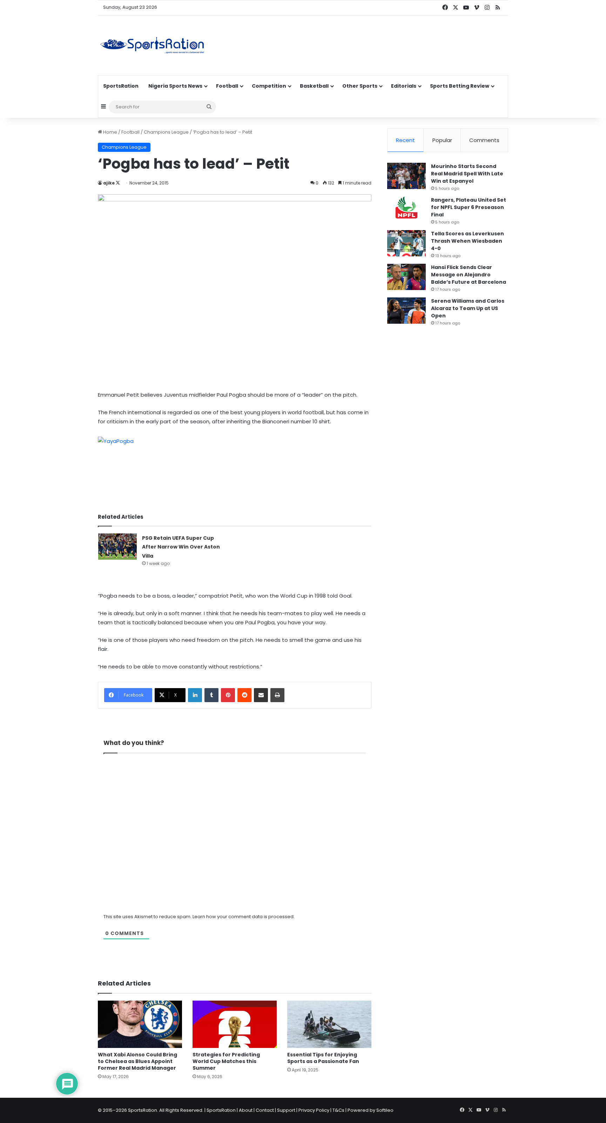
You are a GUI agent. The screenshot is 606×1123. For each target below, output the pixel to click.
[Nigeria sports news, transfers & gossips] (152, 45)
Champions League (166, 132)
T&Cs (338, 1110)
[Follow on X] (118, 183)
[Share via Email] (261, 695)
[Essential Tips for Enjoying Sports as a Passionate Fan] (329, 1024)
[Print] (277, 695)
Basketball (314, 85)
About (245, 1110)
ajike (109, 183)
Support (286, 1110)
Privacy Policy (313, 1110)
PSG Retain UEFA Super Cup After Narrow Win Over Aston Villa (181, 546)
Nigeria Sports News (175, 85)
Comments (484, 140)
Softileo (384, 1110)
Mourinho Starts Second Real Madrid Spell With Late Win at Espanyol (467, 173)
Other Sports (359, 85)
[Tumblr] (211, 695)
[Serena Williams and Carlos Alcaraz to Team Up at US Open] (406, 310)
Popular (442, 140)
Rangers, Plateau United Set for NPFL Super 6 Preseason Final (468, 207)
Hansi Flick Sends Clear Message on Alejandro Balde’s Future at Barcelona (468, 274)
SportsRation (121, 85)
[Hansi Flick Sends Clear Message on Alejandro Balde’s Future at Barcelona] (406, 277)
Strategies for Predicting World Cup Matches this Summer (226, 1061)
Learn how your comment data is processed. (244, 916)
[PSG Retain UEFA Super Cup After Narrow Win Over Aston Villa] (117, 546)
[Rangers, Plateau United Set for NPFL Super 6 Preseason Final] (406, 209)
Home (109, 132)
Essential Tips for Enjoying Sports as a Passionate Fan (323, 1058)
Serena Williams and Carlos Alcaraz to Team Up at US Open (467, 308)
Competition (269, 85)
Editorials (403, 85)
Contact (265, 1110)
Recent (405, 140)
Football (227, 85)
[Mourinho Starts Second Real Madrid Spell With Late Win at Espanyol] (406, 176)
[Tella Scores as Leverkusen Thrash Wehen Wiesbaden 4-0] (406, 243)
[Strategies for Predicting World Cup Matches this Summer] (235, 1024)
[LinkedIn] (195, 695)
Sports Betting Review (459, 85)
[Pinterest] (228, 695)
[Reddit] (244, 695)
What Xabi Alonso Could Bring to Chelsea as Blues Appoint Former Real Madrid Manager (137, 1061)
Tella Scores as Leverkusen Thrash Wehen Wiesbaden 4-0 (467, 241)
